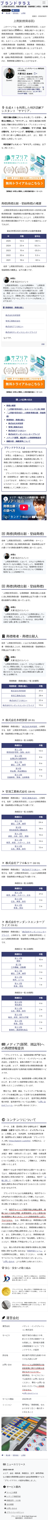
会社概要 (10, 1504)
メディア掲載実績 (13, 1496)
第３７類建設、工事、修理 (18, 763)
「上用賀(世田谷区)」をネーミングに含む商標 (25, 409)
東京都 (8, 13)
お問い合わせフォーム (30, 1393)
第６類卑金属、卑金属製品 (18, 769)
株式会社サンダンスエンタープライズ (21, 332)
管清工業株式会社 (13, 321)
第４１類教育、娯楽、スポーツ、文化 (18, 841)
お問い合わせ (8, 1261)
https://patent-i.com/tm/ (19, 1141)
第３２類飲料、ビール (18, 978)
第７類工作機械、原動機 (18, 965)
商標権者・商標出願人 (14, 307)
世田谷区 (16, 13)
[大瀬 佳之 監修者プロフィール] (35, 73)
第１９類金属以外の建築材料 (18, 757)
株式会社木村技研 (13, 315)
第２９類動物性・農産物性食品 (18, 1028)
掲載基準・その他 (13, 1500)
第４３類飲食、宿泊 (18, 906)
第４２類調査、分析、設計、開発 (18, 835)
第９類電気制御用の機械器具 (18, 828)
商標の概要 (11, 405)
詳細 (42, 344)
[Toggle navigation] (43, 2)
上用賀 (23, 13)
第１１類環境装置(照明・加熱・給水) (18, 750)
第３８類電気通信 (18, 1003)
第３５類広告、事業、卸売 (18, 847)
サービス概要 (11, 1492)
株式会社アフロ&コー (14, 326)
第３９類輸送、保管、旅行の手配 (18, 1015)
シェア (16, 10)
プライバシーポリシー (15, 1512)
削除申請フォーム (34, 1251)
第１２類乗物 (18, 959)
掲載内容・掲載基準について (18, 441)
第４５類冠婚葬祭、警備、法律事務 (18, 776)
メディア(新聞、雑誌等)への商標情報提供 (23, 437)
